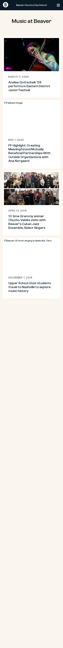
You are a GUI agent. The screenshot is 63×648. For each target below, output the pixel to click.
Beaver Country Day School (31, 5)
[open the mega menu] (59, 6)
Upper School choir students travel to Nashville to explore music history (29, 287)
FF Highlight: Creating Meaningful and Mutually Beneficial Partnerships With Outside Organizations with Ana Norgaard (29, 153)
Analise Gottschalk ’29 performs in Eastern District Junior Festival (29, 86)
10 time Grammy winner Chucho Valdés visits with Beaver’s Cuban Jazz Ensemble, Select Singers (27, 222)
